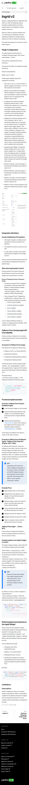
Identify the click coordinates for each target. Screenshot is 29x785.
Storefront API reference (8, 732)
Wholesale (4, 759)
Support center (5, 745)
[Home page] (2, 8)
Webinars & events (6, 766)
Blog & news (4, 771)
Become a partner (6, 743)
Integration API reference (8, 734)
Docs (2, 729)
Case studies (5, 769)
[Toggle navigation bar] (2, 3)
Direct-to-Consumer (7, 756)
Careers (3, 748)
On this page (6, 12)
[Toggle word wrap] (22, 384)
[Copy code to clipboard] (25, 384)
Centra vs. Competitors (8, 764)
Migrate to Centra (6, 761)
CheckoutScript (9, 423)
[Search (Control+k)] (26, 3)
